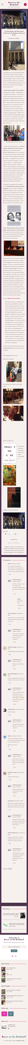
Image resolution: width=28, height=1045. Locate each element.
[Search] (25, 4)
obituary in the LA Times (14, 298)
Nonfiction (16, 542)
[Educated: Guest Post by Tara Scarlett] (3, 1002)
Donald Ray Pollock (19, 546)
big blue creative (20, 1040)
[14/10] (3, 974)
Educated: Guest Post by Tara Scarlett (14, 1001)
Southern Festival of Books (15, 550)
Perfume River (18, 548)
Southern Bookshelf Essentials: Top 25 (14, 995)
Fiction (10, 542)
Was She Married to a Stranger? (13, 990)
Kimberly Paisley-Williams (9, 548)
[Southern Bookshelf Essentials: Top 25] (3, 997)
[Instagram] (12, 956)
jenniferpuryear (17, 579)
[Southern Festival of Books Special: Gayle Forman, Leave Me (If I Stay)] (14, 925)
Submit (14, 950)
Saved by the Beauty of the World (13, 978)
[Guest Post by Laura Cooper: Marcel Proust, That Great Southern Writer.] (14, 915)
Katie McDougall (12, 673)
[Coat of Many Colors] (3, 969)
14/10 (7, 973)
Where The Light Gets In (19, 552)
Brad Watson (12, 546)
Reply (10, 574)
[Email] (15, 956)
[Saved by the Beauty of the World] (3, 980)
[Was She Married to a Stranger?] (3, 991)
